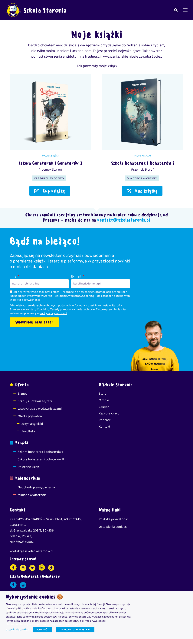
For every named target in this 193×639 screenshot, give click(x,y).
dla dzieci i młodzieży (49, 178)
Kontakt (104, 426)
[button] (176, 10)
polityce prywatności (26, 299)
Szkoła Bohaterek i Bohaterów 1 (50, 163)
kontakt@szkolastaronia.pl (123, 220)
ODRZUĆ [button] (42, 630)
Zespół (104, 406)
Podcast (105, 420)
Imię (13, 276)
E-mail (76, 276)
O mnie (104, 400)
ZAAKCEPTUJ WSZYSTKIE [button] (75, 630)
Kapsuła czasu (109, 413)
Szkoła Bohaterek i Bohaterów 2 (143, 163)
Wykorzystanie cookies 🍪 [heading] (34, 597)
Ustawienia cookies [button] (17, 629)
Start (102, 393)
